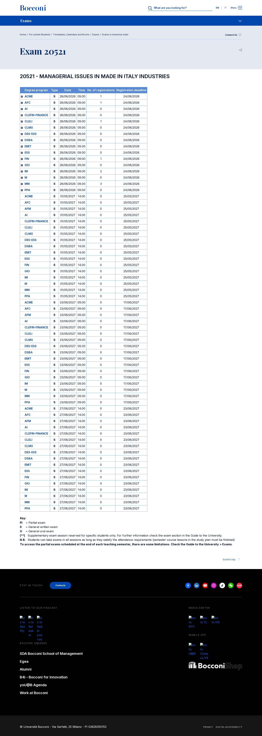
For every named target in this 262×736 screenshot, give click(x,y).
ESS (27, 152)
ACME (29, 96)
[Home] (33, 7)
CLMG (29, 127)
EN (217, 7)
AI (26, 109)
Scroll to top (229, 559)
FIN (27, 159)
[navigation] (131, 21)
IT (226, 7)
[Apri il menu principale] (240, 8)
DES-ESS (31, 134)
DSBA (29, 140)
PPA (27, 190)
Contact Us (231, 35)
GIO (27, 165)
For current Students (39, 34)
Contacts (60, 585)
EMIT (28, 146)
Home (23, 34)
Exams (95, 34)
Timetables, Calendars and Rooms (71, 34)
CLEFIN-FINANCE (36, 115)
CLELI (28, 121)
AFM (28, 208)
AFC (27, 102)
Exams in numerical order (115, 34)
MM (27, 184)
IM (26, 171)
